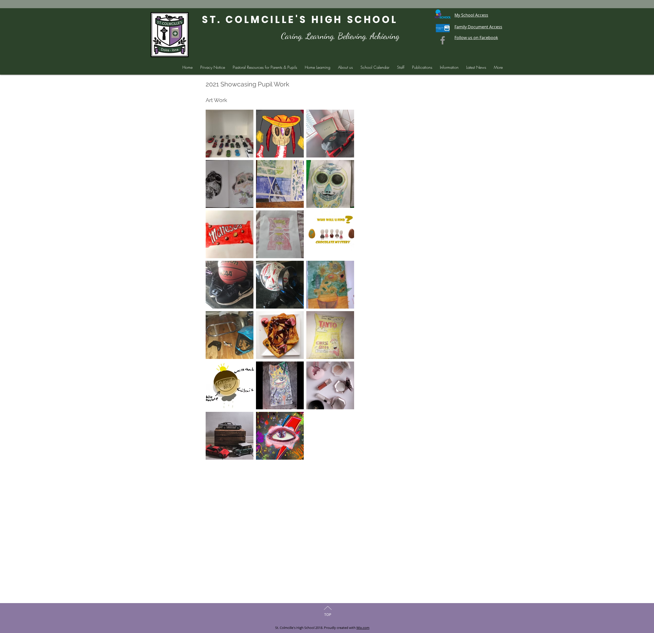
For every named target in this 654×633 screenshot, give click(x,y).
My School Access (471, 15)
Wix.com (362, 627)
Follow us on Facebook (476, 37)
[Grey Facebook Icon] (442, 40)
